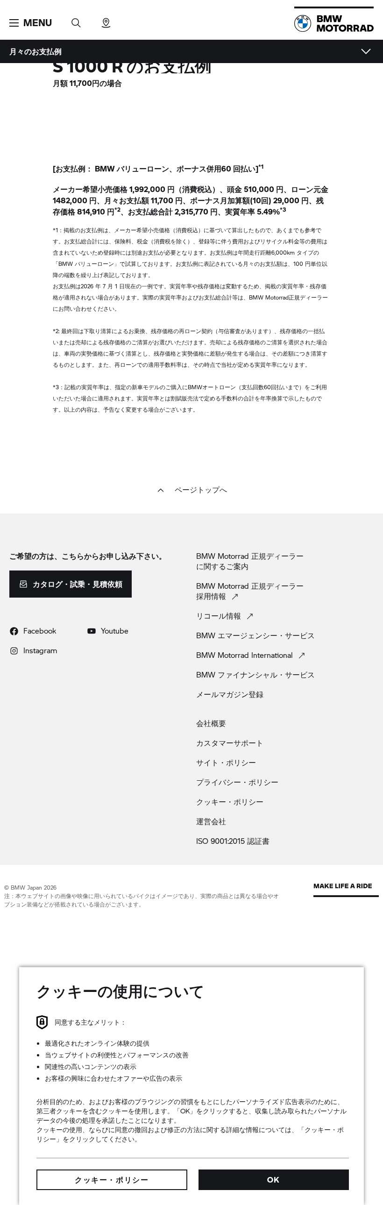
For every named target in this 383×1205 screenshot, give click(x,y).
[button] (30, 22)
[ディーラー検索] (106, 20)
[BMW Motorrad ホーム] (334, 23)
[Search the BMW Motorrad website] (76, 20)
